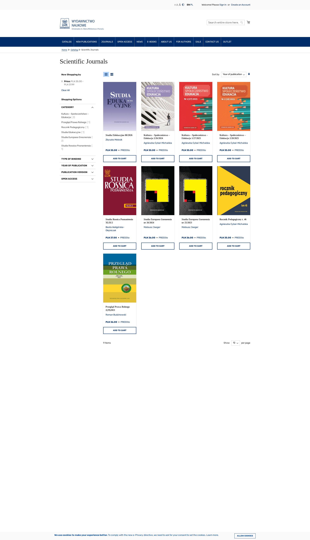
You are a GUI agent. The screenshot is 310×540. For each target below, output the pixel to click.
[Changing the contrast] (183, 4)
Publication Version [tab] (74, 172)
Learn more (212, 535)
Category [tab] (67, 107)
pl (191, 4)
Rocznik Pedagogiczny (75, 127)
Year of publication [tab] (74, 165)
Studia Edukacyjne (73, 132)
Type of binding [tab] (71, 159)
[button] (188, 4)
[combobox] (226, 22)
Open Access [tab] (69, 178)
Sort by (215, 74)
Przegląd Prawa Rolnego (76, 122)
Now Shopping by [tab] (71, 74)
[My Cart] (248, 22)
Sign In (223, 4)
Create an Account (240, 4)
